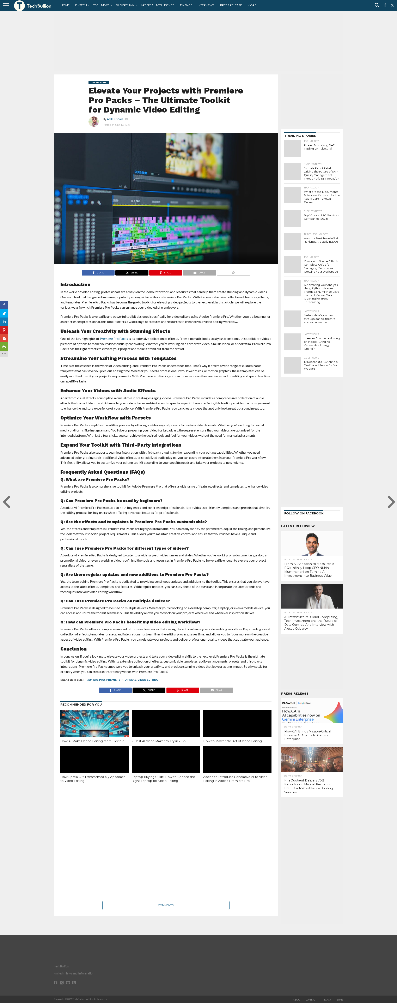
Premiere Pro (95, 679)
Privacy (326, 999)
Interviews (206, 5)
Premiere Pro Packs (121, 679)
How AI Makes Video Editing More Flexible (92, 741)
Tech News (101, 5)
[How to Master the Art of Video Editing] (237, 730)
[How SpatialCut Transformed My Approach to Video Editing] (94, 766)
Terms (339, 999)
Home (65, 5)
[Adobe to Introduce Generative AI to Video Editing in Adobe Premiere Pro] (237, 766)
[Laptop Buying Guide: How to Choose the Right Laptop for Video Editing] (166, 766)
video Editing (148, 679)
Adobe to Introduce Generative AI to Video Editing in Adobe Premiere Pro (235, 779)
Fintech (81, 5)
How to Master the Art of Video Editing (232, 741)
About (297, 999)
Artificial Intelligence (157, 5)
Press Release (231, 5)
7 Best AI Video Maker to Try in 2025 (159, 741)
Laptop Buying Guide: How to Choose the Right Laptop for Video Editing (163, 779)
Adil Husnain (115, 119)
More (252, 5)
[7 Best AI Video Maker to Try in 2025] (166, 730)
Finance (186, 5)
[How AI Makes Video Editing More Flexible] (94, 730)
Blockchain (125, 5)
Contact (311, 999)
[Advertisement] (198, 42)
